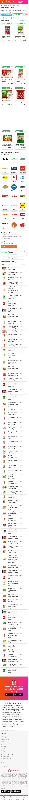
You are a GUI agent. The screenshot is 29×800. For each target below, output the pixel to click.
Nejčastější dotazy (5, 736)
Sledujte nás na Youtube (6, 758)
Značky (3, 741)
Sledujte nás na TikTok (6, 760)
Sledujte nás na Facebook (7, 754)
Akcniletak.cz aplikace (6, 743)
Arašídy (13, 5)
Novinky (3, 748)
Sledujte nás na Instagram (7, 756)
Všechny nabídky (7, 5)
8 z (5, 20)
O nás (2, 744)
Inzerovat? (3, 737)
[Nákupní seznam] (22, 2)
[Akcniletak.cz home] (10, 1)
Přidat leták (3, 746)
